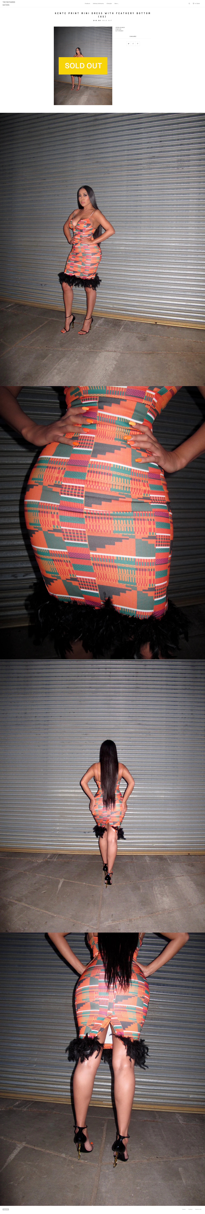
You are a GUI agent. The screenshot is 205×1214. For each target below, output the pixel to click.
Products (87, 3)
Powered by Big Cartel (6, 1209)
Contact (190, 1209)
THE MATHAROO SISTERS (9, 3)
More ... (117, 3)
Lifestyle (109, 3)
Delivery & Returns (98, 3)
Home (183, 1209)
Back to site (198, 1209)
